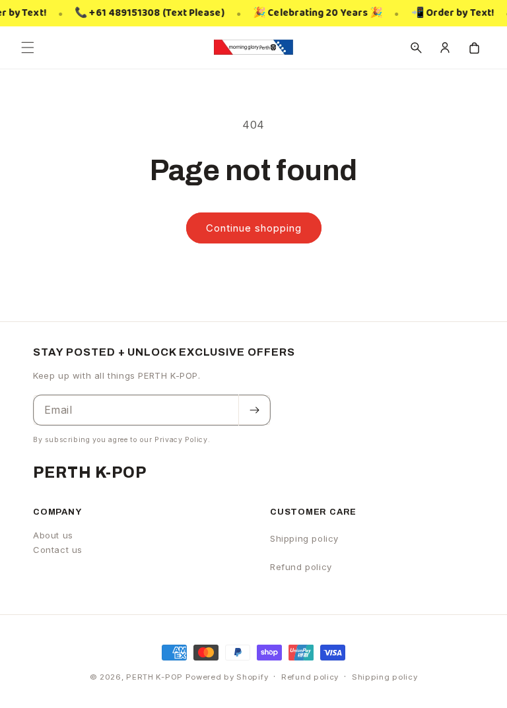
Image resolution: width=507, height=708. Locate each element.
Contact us (58, 549)
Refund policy (301, 567)
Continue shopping (254, 228)
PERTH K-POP (154, 677)
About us (53, 535)
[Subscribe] (254, 410)
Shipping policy (304, 538)
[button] (27, 47)
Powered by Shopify (227, 677)
